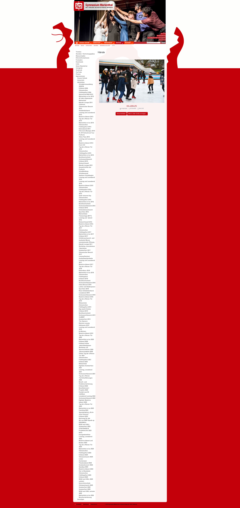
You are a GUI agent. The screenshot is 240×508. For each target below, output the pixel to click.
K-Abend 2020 (83, 341)
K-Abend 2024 (83, 455)
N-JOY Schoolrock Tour (86, 133)
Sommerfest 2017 (84, 250)
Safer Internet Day (85, 196)
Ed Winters (82, 331)
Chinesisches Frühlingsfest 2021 (85, 359)
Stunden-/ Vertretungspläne (85, 54)
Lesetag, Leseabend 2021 (85, 371)
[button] (91, 43)
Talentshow (83, 248)
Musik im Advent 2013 (86, 117)
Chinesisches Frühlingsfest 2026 (85, 91)
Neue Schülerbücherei (86, 291)
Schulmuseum (83, 173)
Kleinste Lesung (84, 323)
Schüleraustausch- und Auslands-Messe (86, 239)
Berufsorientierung (85, 497)
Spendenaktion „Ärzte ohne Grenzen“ (86, 413)
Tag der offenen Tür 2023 (85, 405)
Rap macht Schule (85, 309)
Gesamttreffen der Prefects (85, 168)
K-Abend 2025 (83, 477)
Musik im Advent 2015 (86, 185)
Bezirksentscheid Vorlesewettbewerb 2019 (87, 314)
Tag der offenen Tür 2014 (85, 120)
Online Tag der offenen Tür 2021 (86, 354)
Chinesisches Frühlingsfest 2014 (85, 126)
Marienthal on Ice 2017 (86, 234)
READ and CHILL (84, 424)
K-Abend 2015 (83, 161)
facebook (79, 70)
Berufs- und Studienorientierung (85, 383)
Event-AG (82, 145)
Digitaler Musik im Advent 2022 (85, 401)
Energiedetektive (84, 434)
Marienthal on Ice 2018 (86, 272)
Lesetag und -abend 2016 (85, 219)
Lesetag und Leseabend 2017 (87, 261)
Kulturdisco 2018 (84, 270)
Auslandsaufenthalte (86, 258)
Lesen (81, 459)
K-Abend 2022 (83, 386)
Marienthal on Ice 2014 (86, 123)
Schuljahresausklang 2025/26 (86, 85)
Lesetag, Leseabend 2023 (85, 437)
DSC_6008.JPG (132, 106)
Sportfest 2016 (84, 212)
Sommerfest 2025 (84, 487)
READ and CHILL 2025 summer (86, 480)
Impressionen (89, 45)
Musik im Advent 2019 (86, 333)
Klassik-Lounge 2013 (85, 102)
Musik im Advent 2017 (86, 264)
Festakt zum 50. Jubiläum (84, 393)
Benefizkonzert (84, 388)
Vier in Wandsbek (84, 471)
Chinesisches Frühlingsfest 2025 (85, 474)
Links (77, 64)
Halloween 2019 (84, 325)
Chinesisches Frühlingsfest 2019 (85, 306)
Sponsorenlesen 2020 (86, 349)
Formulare (79, 60)
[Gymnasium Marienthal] (94, 6)
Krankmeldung (161, 35)
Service (118, 43)
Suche (163, 42)
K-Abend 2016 (83, 208)
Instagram (79, 68)
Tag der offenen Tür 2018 (85, 267)
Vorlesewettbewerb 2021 (87, 374)
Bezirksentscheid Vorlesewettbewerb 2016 (87, 205)
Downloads (79, 62)
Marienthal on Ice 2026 (86, 495)
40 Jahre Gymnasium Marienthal (85, 99)
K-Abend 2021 (83, 362)
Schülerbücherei (84, 110)
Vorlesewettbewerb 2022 (87, 398)
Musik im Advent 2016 (86, 224)
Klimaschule (83, 303)
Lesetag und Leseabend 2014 (87, 140)
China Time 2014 (84, 137)
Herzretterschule (84, 483)
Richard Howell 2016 (85, 222)
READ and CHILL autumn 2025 (87, 492)
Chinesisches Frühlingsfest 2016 (85, 188)
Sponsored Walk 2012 (86, 94)
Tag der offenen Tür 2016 (85, 192)
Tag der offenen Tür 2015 (85, 148)
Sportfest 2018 (84, 289)
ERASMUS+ (82, 422)
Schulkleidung (83, 171)
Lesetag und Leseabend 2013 (87, 114)
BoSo (80, 432)
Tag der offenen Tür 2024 (85, 446)
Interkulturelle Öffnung (86, 242)
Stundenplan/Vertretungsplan (156, 37)
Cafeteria (82, 104)
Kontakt (128, 43)
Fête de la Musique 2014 (87, 131)
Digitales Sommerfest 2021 (86, 367)
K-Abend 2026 (83, 88)
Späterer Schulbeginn (86, 175)
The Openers (83, 321)
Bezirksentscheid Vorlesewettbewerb (85, 158)
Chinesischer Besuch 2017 (86, 253)
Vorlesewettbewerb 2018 (87, 295)
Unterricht (96, 43)
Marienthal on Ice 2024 (86, 449)
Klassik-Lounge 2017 (85, 244)
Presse (78, 74)
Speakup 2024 (83, 467)
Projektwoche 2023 (85, 430)
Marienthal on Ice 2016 (86, 202)
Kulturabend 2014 (84, 129)
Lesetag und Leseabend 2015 (87, 178)
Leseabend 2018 (84, 293)
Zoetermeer (83, 461)
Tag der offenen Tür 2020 (85, 336)
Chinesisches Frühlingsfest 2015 (85, 152)
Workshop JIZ (83, 347)
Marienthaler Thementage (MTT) (85, 215)
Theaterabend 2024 (85, 463)
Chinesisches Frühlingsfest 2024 (85, 452)
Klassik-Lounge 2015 (85, 165)
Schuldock (162, 39)
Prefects (82, 135)
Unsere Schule (84, 43)
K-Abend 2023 (83, 416)
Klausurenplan (80, 56)
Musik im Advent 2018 (86, 297)
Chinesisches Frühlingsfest (83, 275)
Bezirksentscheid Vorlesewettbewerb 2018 (87, 282)
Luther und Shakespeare (87, 287)
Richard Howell (84, 163)
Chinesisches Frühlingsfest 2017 (85, 231)
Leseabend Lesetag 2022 (87, 396)
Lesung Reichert (84, 256)
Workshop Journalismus (87, 246)
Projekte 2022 (83, 390)
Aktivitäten (108, 43)
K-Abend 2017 (83, 236)
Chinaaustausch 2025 (86, 485)
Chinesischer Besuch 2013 (86, 107)
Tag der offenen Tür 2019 (85, 300)
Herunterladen (121, 114)
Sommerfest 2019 (84, 319)
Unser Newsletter (81, 66)
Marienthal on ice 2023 (86, 408)
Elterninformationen (82, 58)
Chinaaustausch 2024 (86, 457)
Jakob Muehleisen (85, 345)
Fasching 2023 (83, 410)
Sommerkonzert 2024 (86, 465)
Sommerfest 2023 (84, 426)
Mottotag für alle (84, 418)
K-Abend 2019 (83, 311)
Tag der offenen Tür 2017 (85, 227)
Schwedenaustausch (86, 210)
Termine (163, 33)
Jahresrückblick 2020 (86, 351)
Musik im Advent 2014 (86, 143)
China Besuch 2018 (85, 285)
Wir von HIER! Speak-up (86, 420)
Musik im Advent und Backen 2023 (86, 442)
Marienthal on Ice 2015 (86, 155)
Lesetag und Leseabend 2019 (87, 328)
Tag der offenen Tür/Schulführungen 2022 (85, 378)
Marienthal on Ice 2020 (105, 45)
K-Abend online (84, 343)
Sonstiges (80, 499)
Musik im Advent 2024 (86, 469)
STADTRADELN (84, 428)
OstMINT (82, 317)
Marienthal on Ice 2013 (86, 96)
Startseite (77, 45)
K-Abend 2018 (83, 279)
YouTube (79, 72)
